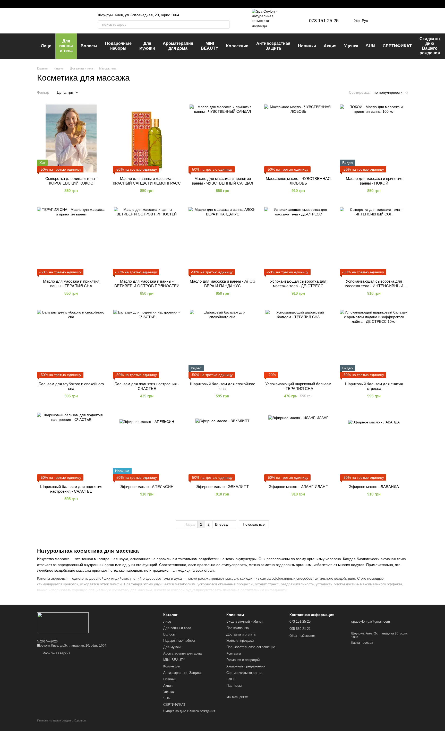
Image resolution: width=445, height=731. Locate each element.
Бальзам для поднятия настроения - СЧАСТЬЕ (147, 386)
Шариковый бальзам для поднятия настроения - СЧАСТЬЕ (71, 488)
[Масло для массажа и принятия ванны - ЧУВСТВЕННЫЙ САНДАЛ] (222, 138)
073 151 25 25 (324, 20)
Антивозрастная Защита (273, 45)
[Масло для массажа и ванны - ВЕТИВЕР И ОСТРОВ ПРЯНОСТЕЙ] (147, 241)
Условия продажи (240, 640)
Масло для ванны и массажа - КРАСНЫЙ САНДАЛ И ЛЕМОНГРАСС (147, 180)
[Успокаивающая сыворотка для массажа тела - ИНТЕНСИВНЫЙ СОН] (374, 241)
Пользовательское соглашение (250, 647)
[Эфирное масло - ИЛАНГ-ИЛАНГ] (298, 447)
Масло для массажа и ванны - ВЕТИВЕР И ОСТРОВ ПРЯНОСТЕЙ (146, 283)
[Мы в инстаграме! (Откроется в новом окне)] (45, 4)
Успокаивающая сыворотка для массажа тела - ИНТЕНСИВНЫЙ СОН (374, 286)
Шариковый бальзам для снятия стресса (374, 386)
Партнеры (234, 686)
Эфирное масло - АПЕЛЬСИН (147, 486)
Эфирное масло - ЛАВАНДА (374, 486)
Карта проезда (362, 643)
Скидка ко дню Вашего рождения (430, 46)
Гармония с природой (243, 660)
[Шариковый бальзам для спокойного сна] (222, 344)
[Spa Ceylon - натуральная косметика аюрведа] (63, 622)
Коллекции (237, 46)
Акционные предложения (245, 666)
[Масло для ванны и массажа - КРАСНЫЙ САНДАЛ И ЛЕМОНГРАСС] (147, 138)
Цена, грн (65, 92)
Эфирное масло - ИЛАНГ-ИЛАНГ (298, 486)
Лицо (46, 46)
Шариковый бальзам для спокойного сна (222, 386)
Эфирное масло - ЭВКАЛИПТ (222, 486)
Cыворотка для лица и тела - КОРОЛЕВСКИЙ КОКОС (71, 180)
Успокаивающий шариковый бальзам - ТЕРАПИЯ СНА (298, 386)
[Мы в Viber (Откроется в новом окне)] (58, 4)
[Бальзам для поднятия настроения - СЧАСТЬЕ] (147, 344)
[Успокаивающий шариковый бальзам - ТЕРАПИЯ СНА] (298, 344)
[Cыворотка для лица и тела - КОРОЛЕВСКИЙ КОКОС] (71, 138)
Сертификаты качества (244, 673)
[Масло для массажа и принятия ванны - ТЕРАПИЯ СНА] (71, 241)
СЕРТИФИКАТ (397, 46)
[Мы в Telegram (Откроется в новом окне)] (51, 4)
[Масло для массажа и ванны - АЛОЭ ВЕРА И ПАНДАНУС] (222, 241)
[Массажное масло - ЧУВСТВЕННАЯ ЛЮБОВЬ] (298, 138)
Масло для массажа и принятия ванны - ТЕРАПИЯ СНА (71, 283)
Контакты (233, 653)
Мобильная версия (56, 653)
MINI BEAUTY (209, 45)
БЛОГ (230, 679)
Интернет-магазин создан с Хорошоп (61, 720)
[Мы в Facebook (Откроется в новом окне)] (39, 4)
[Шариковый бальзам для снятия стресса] (374, 344)
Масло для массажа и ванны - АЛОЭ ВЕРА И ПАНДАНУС (222, 283)
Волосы (89, 46)
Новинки (307, 46)
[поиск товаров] (225, 24)
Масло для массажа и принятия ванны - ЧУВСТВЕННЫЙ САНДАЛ (222, 180)
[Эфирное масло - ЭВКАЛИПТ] (222, 447)
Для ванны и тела (66, 46)
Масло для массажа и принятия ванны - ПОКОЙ (374, 180)
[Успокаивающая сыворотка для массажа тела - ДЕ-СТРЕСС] (298, 241)
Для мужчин (147, 45)
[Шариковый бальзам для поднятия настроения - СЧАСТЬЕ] (71, 447)
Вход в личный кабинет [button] (244, 621)
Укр (357, 20)
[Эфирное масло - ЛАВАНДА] (374, 447)
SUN (370, 46)
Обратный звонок (302, 636)
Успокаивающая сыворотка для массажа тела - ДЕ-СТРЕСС (298, 283)
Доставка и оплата (240, 634)
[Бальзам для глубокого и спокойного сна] (71, 344)
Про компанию (237, 628)
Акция (330, 46)
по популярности (388, 92)
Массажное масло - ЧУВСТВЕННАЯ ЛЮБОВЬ (298, 180)
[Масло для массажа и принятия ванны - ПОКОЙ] (374, 138)
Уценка (351, 46)
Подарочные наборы (118, 45)
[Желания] (377, 20)
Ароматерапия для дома (178, 45)
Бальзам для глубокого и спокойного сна (71, 386)
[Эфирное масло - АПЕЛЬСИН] (147, 447)
